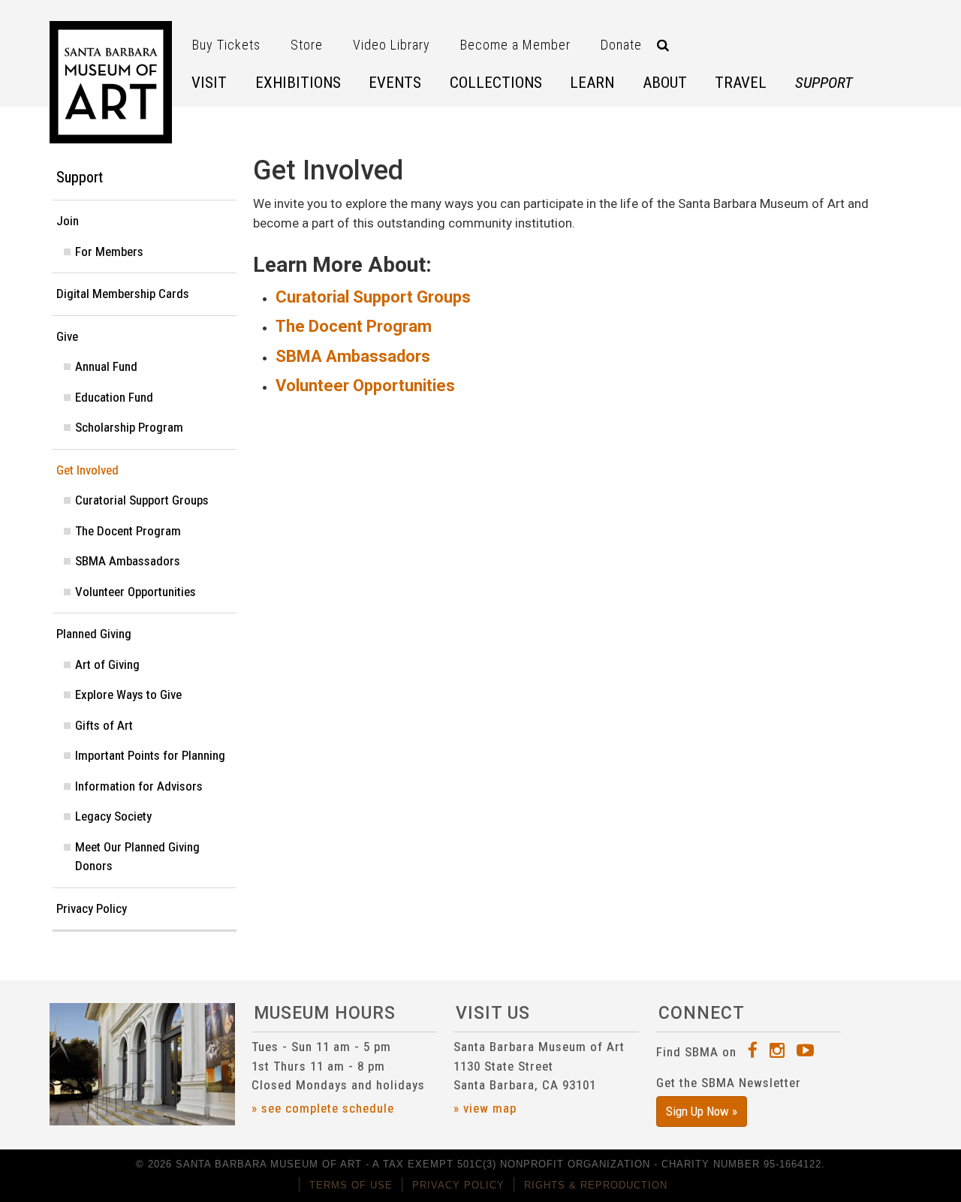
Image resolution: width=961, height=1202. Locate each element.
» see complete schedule (323, 1108)
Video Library (391, 45)
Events (395, 83)
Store (307, 45)
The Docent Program (354, 326)
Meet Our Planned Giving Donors (137, 856)
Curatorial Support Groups (373, 297)
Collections (496, 83)
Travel (741, 83)
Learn (592, 83)
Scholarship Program (129, 427)
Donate (621, 45)
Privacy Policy (91, 908)
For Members (109, 251)
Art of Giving (107, 664)
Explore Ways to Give (128, 694)
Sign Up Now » (701, 1111)
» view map (485, 1108)
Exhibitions (298, 83)
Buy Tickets (226, 45)
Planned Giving (93, 633)
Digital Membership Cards (122, 293)
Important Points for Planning (150, 755)
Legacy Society (113, 816)
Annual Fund (106, 366)
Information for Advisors (139, 786)
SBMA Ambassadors (353, 356)
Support (824, 83)
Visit (209, 83)
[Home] (111, 81)
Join (67, 220)
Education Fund (114, 397)
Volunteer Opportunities (365, 385)
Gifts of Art (104, 725)
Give (67, 336)
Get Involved (87, 469)
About (665, 83)
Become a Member (515, 45)
